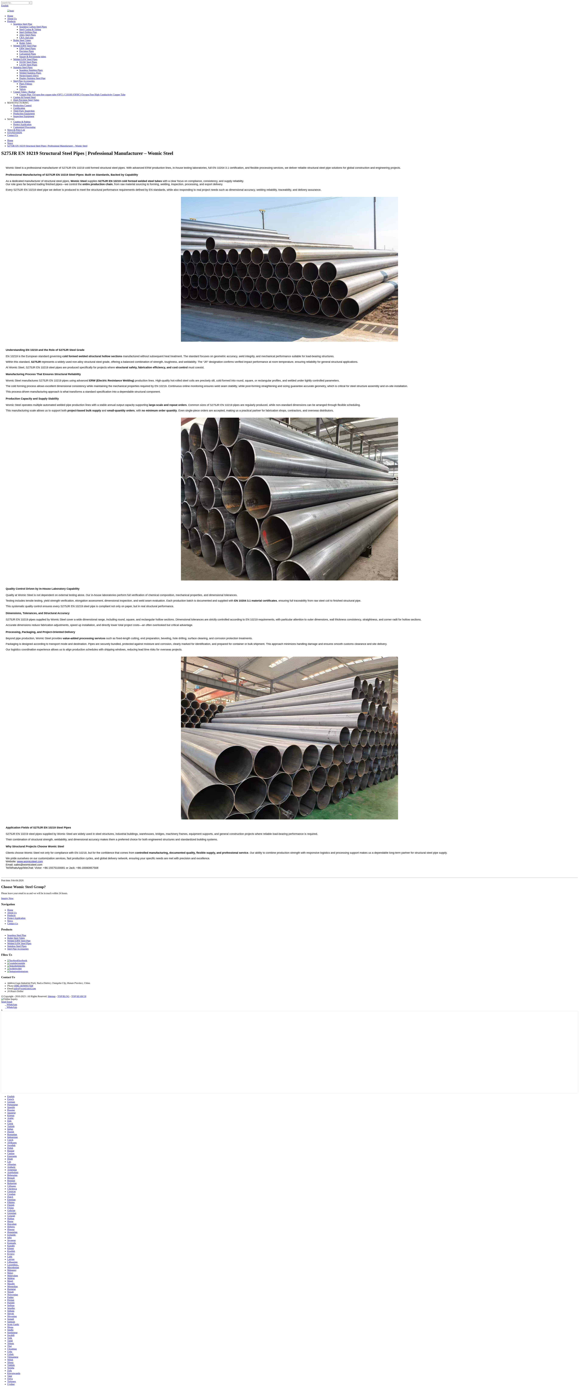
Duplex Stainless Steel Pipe (32, 78)
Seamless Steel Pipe (22, 24)
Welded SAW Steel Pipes (25, 59)
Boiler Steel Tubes (22, 40)
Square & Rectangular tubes (32, 56)
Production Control (22, 105)
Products (11, 21)
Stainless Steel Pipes (23, 67)
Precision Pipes (26, 51)
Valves (22, 89)
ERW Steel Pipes (27, 48)
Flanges (23, 86)
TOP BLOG (63, 996)
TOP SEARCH (78, 996)
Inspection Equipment (23, 116)
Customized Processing (24, 127)
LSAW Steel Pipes (28, 64)
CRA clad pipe (26, 37)
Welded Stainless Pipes (30, 73)
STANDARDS (14, 132)
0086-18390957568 (23, 986)
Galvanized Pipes (27, 54)
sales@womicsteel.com (25, 988)
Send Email (6, 1002)
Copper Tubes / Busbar (24, 92)
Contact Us (12, 135)
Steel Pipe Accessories (24, 81)
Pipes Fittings (25, 83)
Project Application (22, 124)
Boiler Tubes (25, 43)
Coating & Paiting (21, 121)
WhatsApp (11, 1004)
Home (10, 16)
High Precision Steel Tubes (26, 100)
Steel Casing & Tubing (30, 29)
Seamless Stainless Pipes (31, 70)
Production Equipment (24, 113)
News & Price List (16, 130)
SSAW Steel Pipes (28, 62)
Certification (19, 108)
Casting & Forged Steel (24, 97)
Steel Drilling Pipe (28, 32)
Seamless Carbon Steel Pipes (33, 26)
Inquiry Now (7, 898)
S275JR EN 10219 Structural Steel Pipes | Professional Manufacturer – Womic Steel (47, 146)
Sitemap (51, 996)
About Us (12, 18)
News (10, 143)
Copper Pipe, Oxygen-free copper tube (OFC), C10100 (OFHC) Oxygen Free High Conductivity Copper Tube (72, 94)
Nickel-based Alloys (29, 75)
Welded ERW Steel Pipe (24, 45)
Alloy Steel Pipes (27, 35)
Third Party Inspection (24, 111)
